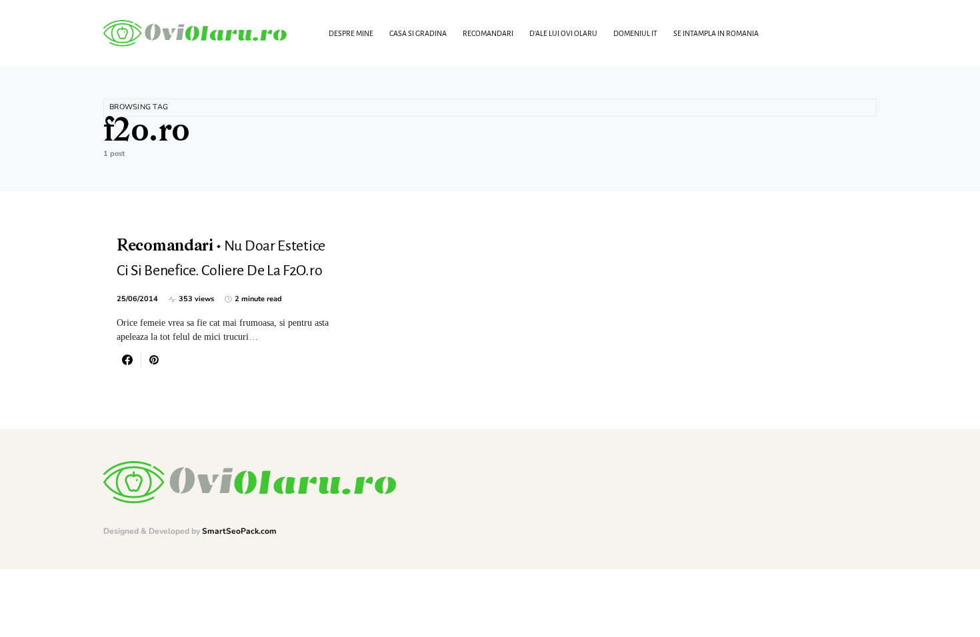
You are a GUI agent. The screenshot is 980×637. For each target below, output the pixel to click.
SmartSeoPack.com (239, 531)
